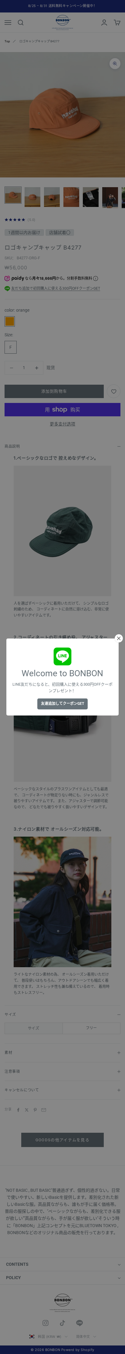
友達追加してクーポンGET (62, 703)
